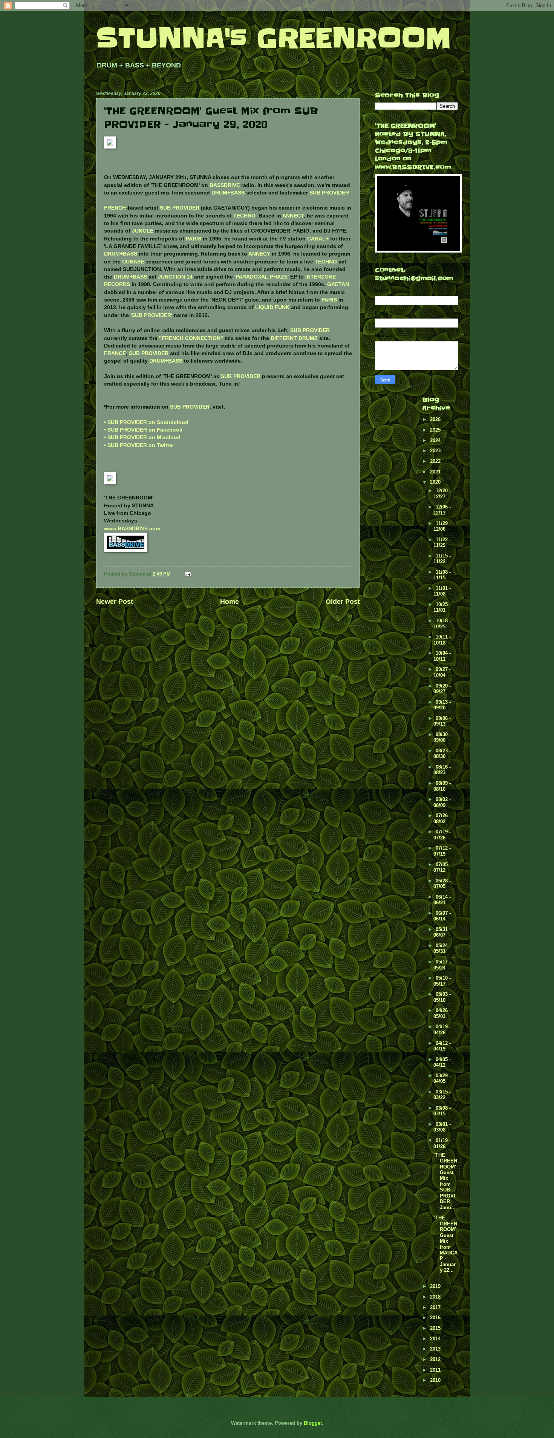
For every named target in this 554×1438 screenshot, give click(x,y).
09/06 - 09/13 (442, 721)
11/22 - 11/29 (442, 542)
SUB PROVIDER (329, 193)
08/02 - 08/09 (442, 802)
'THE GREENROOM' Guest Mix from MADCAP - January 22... (446, 1244)
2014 (436, 1339)
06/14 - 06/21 (442, 899)
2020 (436, 482)
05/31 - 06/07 (442, 932)
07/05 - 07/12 (442, 867)
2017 (436, 1307)
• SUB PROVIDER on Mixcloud (142, 437)
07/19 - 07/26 (442, 834)
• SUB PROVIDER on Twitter (139, 445)
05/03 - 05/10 (442, 997)
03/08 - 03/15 (442, 1110)
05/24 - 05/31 (442, 948)
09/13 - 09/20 (442, 705)
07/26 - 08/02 (442, 818)
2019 (436, 1286)
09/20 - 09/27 (442, 688)
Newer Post (114, 601)
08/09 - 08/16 (442, 786)
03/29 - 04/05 (442, 1078)
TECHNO (244, 216)
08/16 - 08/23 (442, 769)
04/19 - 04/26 (442, 1029)
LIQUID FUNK (272, 307)
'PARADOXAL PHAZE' (261, 277)
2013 (436, 1349)
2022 (436, 461)
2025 (436, 430)
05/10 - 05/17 (442, 980)
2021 (436, 472)
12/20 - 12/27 (442, 493)
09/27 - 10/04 (442, 672)
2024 (436, 440)
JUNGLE (142, 231)
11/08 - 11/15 (442, 574)
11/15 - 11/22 (442, 558)
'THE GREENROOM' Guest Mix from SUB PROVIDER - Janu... (445, 1181)
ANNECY (293, 216)
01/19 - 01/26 (442, 1143)
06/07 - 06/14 (442, 916)
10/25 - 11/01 (442, 607)
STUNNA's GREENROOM (273, 38)
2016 (436, 1317)
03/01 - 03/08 (442, 1127)
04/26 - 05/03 (442, 1013)
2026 (436, 419)
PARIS (193, 239)
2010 (436, 1380)
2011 (436, 1370)
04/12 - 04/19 (442, 1046)
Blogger (313, 1423)
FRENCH (115, 208)
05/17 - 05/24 (442, 964)
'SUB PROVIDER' (151, 315)
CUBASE (133, 262)
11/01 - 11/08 (442, 591)
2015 (436, 1328)
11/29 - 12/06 (442, 526)
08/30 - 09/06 (442, 737)
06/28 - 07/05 (442, 883)
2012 (436, 1359)
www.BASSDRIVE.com (132, 528)
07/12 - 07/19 (442, 850)
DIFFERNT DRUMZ (294, 338)
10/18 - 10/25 (442, 623)
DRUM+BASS (228, 193)
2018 (436, 1297)
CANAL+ (318, 239)
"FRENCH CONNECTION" (191, 338)
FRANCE (115, 353)
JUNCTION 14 (175, 277)
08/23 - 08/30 (442, 753)
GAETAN (338, 284)
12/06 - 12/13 (442, 509)
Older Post (343, 601)
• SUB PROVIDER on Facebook (143, 430)
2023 (436, 450)
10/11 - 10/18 (442, 639)
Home (229, 601)
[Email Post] (187, 574)
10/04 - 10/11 (442, 656)
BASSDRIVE (225, 185)
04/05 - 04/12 (442, 1062)
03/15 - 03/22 (442, 1094)
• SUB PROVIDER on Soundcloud (146, 422)
